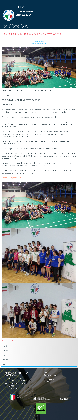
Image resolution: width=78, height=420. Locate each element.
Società (4, 346)
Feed (45, 377)
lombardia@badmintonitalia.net (16, 383)
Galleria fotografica (50, 375)
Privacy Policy (49, 379)
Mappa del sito (49, 382)
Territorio (5, 364)
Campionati (5, 360)
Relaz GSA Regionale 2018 (11, 178)
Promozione (6, 350)
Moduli (46, 373)
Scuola (4, 355)
